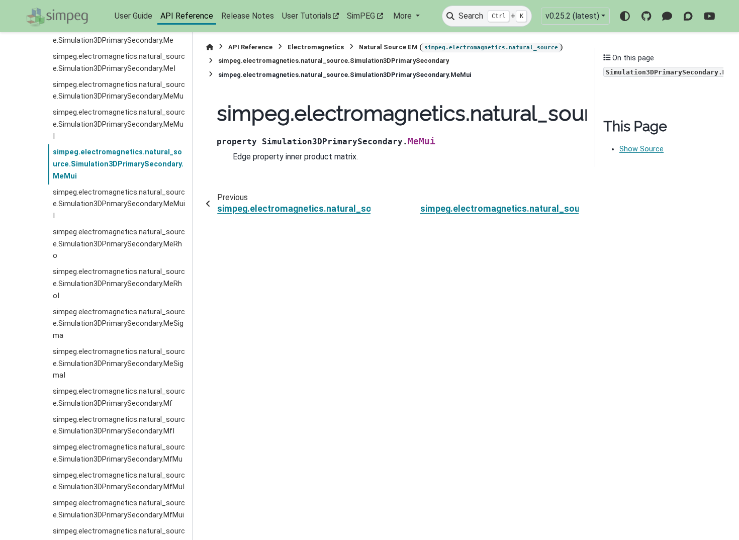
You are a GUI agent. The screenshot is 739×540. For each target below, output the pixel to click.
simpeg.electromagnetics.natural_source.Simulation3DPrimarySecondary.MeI (119, 62)
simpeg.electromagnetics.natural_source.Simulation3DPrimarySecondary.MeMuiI (119, 204)
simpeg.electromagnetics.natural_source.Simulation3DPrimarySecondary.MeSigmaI (119, 363)
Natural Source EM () (461, 47)
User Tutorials (306, 16)
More (403, 16)
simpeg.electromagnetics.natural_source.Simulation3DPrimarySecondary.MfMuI (119, 481)
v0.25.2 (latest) (572, 16)
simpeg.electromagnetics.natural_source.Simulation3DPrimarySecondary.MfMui (119, 509)
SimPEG (361, 16)
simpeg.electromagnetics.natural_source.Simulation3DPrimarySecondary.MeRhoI (119, 283)
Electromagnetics (316, 47)
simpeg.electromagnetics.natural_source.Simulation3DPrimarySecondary (333, 60)
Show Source (641, 149)
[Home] (209, 47)
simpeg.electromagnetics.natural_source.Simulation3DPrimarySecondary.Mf (119, 397)
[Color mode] (625, 16)
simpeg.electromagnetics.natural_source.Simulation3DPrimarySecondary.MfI (119, 425)
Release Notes (247, 16)
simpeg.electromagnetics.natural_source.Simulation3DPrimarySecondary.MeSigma (119, 324)
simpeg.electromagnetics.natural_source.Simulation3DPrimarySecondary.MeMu (119, 90)
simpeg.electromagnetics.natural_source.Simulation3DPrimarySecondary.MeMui (118, 164)
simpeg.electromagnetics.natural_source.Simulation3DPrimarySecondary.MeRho (119, 244)
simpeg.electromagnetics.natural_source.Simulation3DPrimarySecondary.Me (119, 34)
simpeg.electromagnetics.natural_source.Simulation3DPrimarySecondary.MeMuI (119, 124)
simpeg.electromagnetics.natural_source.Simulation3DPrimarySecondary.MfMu (119, 453)
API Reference (186, 16)
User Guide (133, 16)
